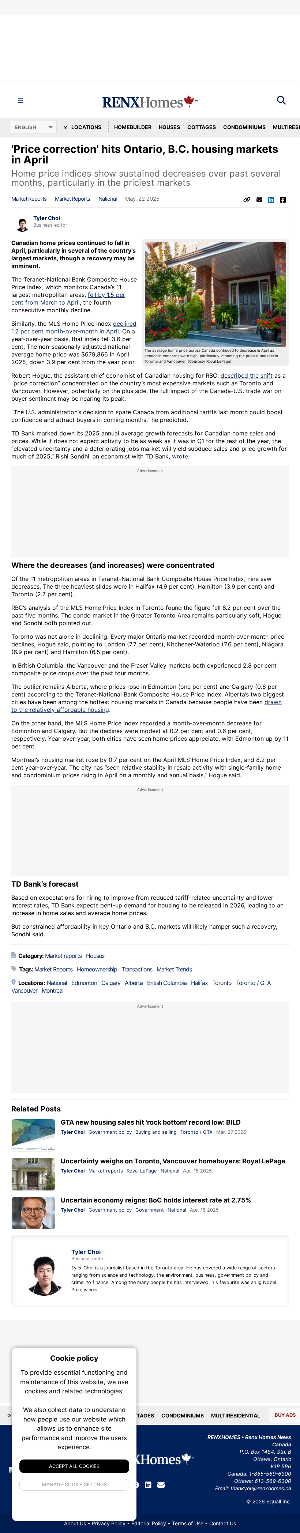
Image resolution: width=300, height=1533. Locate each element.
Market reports (28, 198)
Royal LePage (142, 1171)
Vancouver (24, 990)
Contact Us (222, 1523)
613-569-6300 (273, 1481)
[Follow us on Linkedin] (148, 1485)
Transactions (136, 969)
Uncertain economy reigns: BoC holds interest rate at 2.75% (156, 1200)
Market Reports (72, 198)
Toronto (222, 982)
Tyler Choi (46, 218)
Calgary (110, 982)
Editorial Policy (148, 1523)
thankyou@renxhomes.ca (260, 1488)
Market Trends (174, 969)
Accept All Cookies (74, 1466)
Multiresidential (235, 1415)
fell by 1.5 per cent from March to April (68, 298)
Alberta (134, 982)
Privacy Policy (108, 1523)
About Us (75, 1523)
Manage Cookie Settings (74, 1484)
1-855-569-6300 (270, 1473)
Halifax (199, 982)
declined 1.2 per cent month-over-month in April (73, 327)
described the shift (247, 375)
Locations (85, 127)
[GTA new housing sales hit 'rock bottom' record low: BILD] (33, 1135)
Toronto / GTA (253, 982)
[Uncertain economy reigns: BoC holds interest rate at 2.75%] (33, 1213)
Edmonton (84, 982)
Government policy (110, 1132)
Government (149, 1210)
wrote (180, 456)
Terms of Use (187, 1523)
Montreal (52, 990)
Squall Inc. (278, 1501)
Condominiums (244, 127)
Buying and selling (156, 1132)
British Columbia (167, 982)
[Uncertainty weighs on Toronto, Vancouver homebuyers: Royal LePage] (33, 1174)
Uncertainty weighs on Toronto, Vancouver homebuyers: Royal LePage (173, 1161)
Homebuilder (132, 127)
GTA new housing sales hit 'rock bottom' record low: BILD (151, 1122)
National (107, 198)
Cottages (201, 127)
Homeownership (97, 969)
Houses (169, 127)
